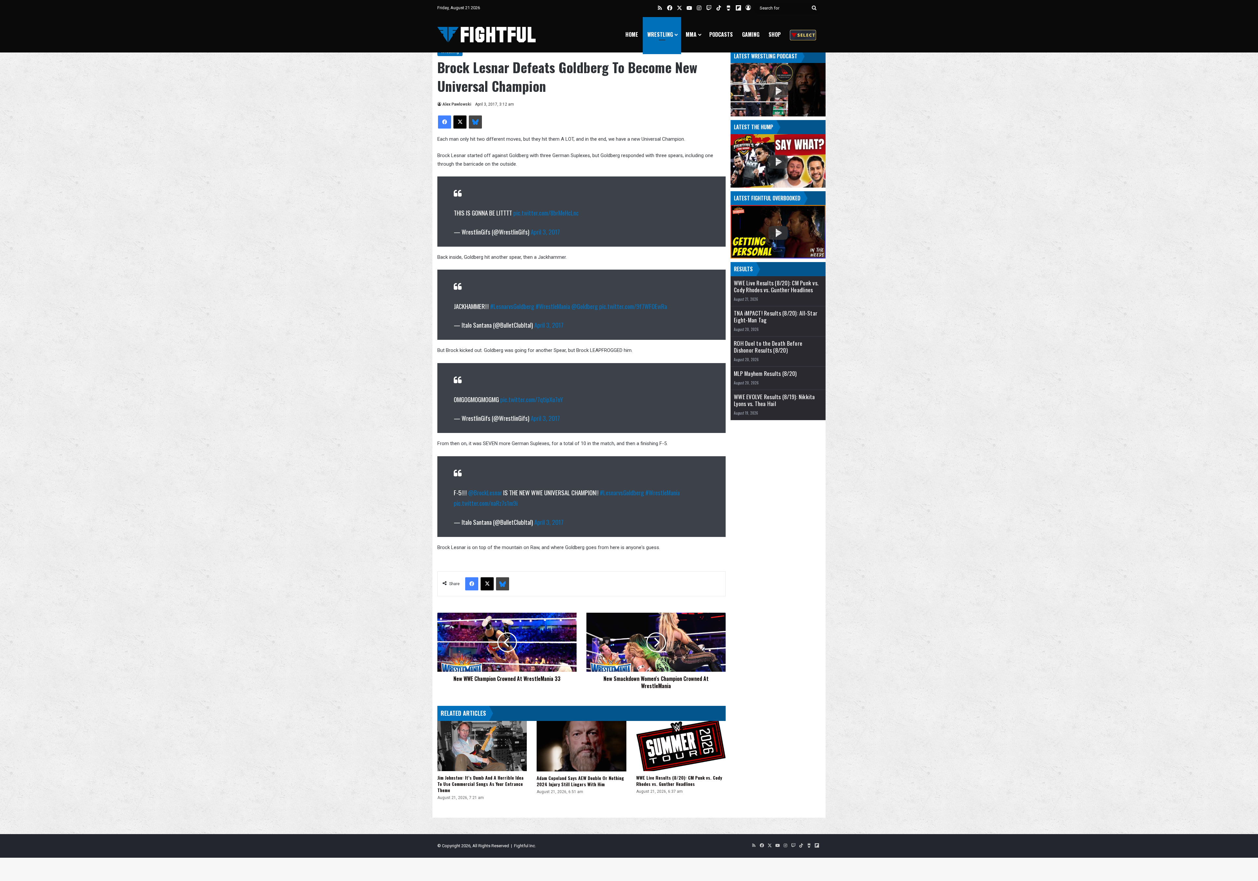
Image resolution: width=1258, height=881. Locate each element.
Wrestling (660, 34)
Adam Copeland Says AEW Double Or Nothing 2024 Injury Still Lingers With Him (580, 781)
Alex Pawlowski (456, 104)
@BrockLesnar (485, 492)
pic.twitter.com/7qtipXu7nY (531, 399)
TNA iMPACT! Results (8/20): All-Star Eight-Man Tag (775, 316)
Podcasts (721, 34)
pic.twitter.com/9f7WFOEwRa (633, 306)
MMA (691, 34)
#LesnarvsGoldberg (512, 306)
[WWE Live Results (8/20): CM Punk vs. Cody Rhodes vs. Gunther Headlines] (681, 746)
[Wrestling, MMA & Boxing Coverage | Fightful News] (486, 34)
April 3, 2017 (545, 231)
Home (631, 34)
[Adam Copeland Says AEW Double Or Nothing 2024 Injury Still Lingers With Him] (581, 746)
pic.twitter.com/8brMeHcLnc (546, 212)
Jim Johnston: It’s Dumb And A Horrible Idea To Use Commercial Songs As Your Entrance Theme (480, 783)
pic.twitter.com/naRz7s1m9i (486, 502)
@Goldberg (584, 306)
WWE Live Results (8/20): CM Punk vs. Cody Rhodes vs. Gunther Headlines (679, 780)
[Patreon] (803, 34)
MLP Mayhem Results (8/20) (765, 373)
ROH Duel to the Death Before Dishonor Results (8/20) (768, 347)
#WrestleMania (553, 306)
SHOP (775, 34)
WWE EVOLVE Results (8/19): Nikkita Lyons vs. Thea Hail (774, 400)
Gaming (750, 34)
